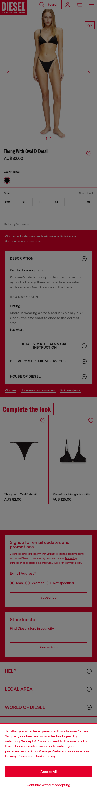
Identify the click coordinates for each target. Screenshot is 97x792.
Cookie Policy (45, 756)
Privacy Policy (16, 756)
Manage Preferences (54, 751)
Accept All (48, 772)
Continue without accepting (48, 785)
